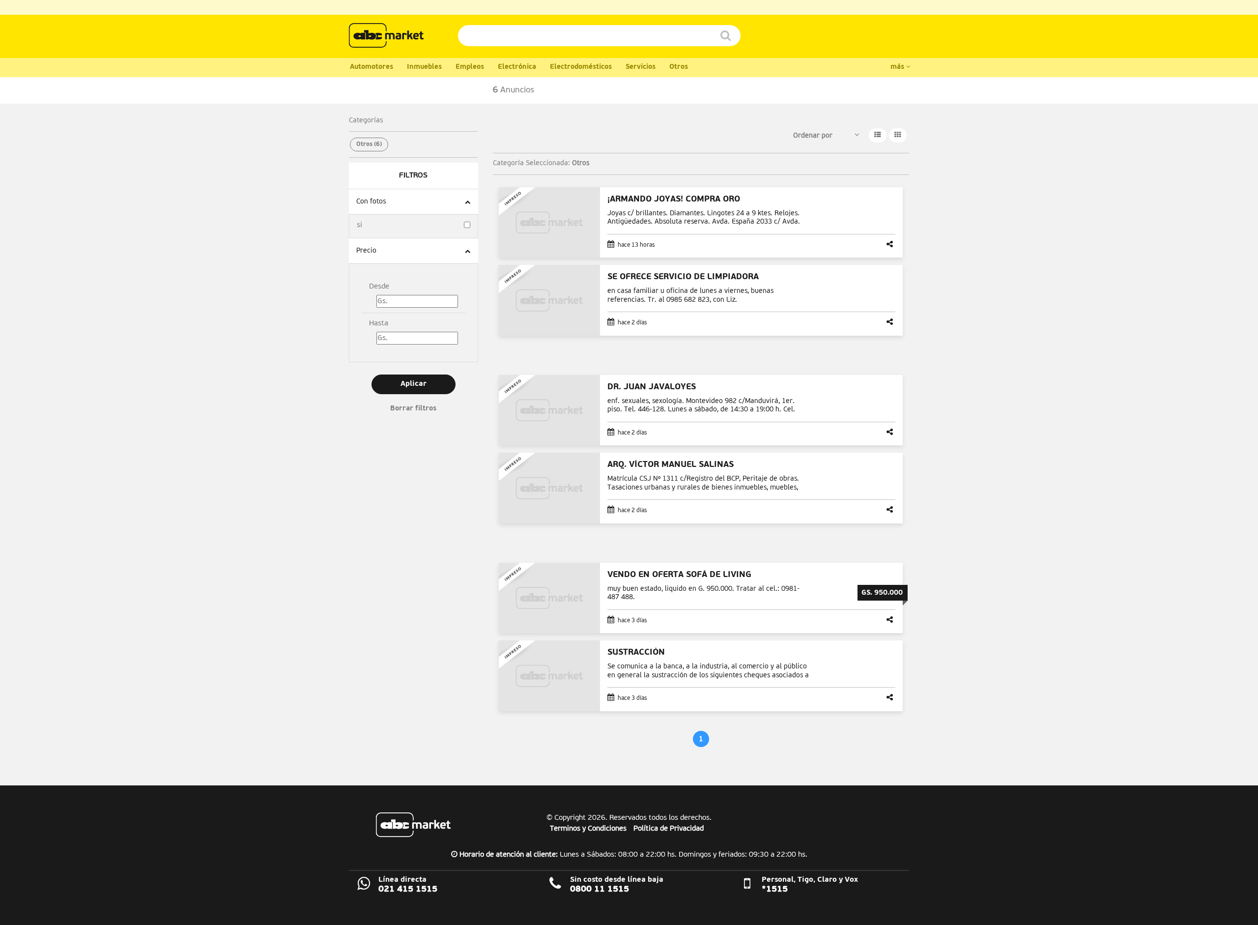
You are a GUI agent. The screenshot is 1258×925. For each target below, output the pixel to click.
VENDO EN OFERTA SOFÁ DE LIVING (679, 575)
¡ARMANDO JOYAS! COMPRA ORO (673, 199)
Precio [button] (366, 250)
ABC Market (413, 824)
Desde (379, 286)
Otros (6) (369, 144)
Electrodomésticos (581, 67)
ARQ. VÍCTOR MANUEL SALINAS (670, 465)
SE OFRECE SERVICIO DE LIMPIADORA (683, 277)
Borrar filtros (413, 408)
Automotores (371, 67)
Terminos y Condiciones (588, 828)
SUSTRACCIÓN (636, 652)
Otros (678, 67)
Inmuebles (424, 67)
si (359, 225)
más (898, 67)
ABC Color (386, 35)
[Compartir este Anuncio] (890, 245)
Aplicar (413, 384)
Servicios (641, 67)
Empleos (470, 67)
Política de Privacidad (668, 828)
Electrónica (517, 67)
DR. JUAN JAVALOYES (651, 387)
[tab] (413, 201)
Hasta (378, 323)
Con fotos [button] (371, 201)
